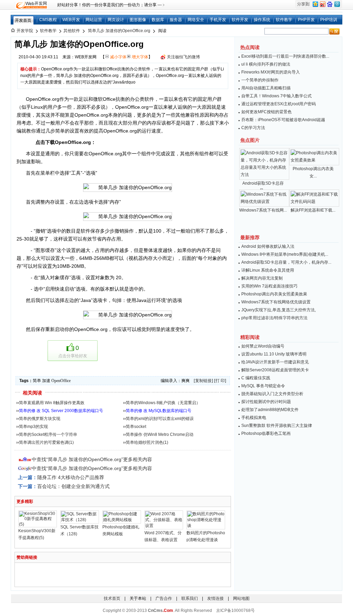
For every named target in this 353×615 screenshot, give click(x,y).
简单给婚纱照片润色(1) (147, 442)
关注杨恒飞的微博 (183, 57)
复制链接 (203, 380)
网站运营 (93, 19)
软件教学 (284, 19)
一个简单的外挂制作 (260, 80)
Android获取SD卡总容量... (263, 187)
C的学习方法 (253, 127)
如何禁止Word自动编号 (262, 346)
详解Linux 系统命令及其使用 (267, 270)
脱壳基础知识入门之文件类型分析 (272, 393)
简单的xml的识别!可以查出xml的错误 (160, 418)
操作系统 (262, 19)
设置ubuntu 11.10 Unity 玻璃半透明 (273, 354)
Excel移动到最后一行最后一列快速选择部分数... (285, 56)
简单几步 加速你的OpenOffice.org (119, 30)
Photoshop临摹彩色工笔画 (266, 433)
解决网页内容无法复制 (262, 278)
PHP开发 (306, 19)
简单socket (136, 426)
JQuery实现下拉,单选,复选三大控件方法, (278, 310)
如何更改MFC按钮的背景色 (266, 111)
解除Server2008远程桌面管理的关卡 (275, 370)
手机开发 (218, 19)
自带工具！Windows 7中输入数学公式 (276, 96)
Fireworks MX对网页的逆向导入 (270, 72)
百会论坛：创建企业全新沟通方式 (73, 486)
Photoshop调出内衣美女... (313, 172)
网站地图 (241, 598)
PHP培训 (328, 19)
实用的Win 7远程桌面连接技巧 (269, 286)
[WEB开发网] (31, 5)
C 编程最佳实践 (255, 377)
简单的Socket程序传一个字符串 (48, 434)
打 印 (220, 380)
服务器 (176, 19)
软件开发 (240, 19)
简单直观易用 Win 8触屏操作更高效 (51, 402)
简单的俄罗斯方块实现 (39, 418)
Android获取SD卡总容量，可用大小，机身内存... (286, 262)
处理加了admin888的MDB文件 (270, 409)
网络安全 (196, 19)
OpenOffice (61, 380)
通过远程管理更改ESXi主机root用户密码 (278, 103)
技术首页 (112, 598)
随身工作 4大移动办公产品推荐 (70, 477)
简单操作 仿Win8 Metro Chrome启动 (159, 434)
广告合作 (163, 598)
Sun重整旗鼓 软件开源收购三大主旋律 (276, 425)
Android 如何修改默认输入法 (267, 246)
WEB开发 (71, 19)
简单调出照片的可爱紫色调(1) (46, 442)
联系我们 (189, 598)
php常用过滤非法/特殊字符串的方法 (274, 317)
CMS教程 (48, 19)
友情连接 (215, 598)
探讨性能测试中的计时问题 (266, 401)
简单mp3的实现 (33, 426)
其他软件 (71, 30)
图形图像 (138, 19)
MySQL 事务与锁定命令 (263, 385)
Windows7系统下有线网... (263, 210)
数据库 (158, 19)
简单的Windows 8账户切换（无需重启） (163, 402)
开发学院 (25, 30)
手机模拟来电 (253, 417)
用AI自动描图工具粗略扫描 (266, 88)
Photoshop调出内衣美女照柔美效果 (274, 294)
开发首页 (23, 20)
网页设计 (116, 19)
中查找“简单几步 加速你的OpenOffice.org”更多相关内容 (92, 459)
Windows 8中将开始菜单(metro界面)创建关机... (284, 254)
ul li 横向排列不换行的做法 (265, 64)
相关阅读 (32, 393)
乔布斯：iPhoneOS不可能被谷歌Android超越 (283, 119)
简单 (37, 380)
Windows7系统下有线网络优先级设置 (276, 302)
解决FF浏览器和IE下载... (313, 210)
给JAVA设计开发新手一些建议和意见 (275, 362)
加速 (46, 380)
